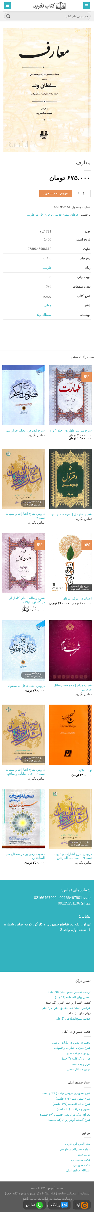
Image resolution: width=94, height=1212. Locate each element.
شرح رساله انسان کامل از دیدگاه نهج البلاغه (27, 600)
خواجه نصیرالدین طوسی (75, 1149)
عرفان (75, 214)
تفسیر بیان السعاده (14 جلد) (73, 997)
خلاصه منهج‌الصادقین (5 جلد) (73, 1018)
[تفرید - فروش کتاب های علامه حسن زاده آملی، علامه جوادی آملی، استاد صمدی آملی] (49, 6)
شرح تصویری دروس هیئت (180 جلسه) (66, 1093)
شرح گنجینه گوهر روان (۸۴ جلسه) (69, 1120)
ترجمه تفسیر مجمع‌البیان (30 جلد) (69, 992)
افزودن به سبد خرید (55, 193)
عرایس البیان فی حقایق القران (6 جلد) (66, 1008)
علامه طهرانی (82, 1165)
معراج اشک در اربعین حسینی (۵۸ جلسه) (65, 1114)
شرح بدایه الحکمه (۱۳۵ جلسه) (72, 1104)
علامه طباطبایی (81, 1160)
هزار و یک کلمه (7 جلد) (76, 1058)
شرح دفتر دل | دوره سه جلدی (71, 514)
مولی (47, 305)
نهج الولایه (85, 770)
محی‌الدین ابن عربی (78, 1143)
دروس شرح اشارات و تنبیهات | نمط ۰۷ (24, 515)
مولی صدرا (84, 1154)
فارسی (46, 267)
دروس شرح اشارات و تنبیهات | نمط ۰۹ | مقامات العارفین (71, 856)
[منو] (86, 6)
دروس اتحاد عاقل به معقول (26, 685)
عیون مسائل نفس (79, 1069)
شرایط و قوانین (48, 1205)
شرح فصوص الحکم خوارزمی (25, 430)
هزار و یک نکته (81, 1064)
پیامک (55, 1205)
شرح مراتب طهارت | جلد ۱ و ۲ (71, 430)
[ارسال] (8, 16)
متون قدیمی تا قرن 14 (54, 214)
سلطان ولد (44, 314)
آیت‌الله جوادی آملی (78, 1170)
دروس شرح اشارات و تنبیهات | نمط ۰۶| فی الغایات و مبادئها (24, 771)
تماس (30, 1205)
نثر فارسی (32, 214)
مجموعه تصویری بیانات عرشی (71, 1042)
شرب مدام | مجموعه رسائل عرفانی (73, 687)
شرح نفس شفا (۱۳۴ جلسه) (73, 1098)
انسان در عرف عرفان (77, 598)
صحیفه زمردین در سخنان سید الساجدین (25, 856)
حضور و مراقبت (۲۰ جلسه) (74, 1109)
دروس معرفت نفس (78, 1053)
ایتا (78, 1205)
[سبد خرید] (7, 6)
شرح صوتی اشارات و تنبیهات (72, 1047)
